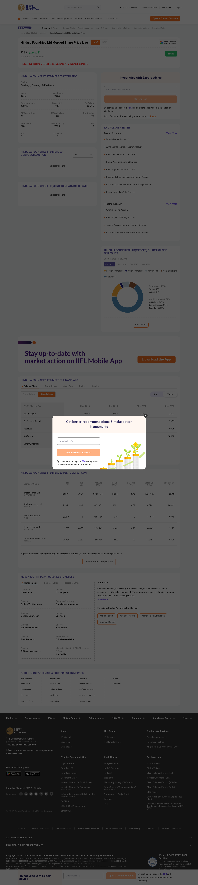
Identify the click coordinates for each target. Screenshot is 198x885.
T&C (84, 461)
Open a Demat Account (78, 452)
